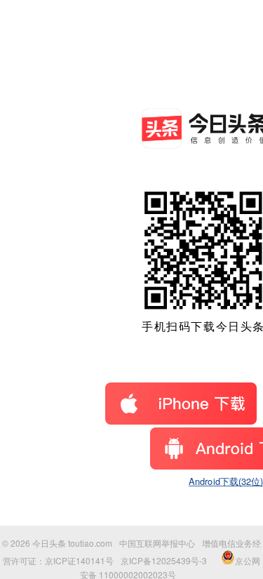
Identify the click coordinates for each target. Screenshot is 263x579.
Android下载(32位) (226, 481)
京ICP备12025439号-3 (164, 560)
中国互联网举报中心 (157, 543)
